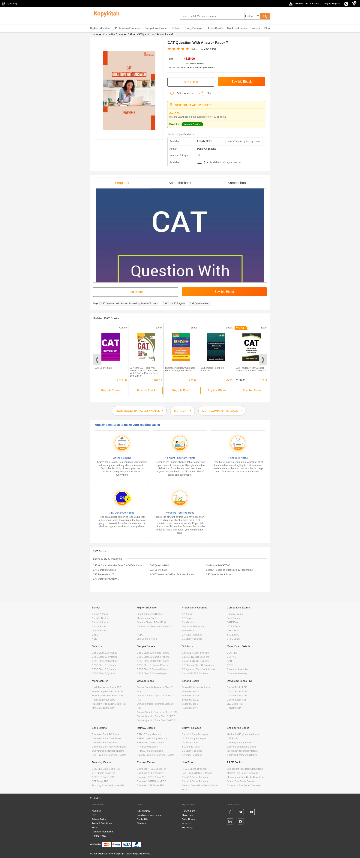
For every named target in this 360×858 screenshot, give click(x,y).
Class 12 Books (100, 614)
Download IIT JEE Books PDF (152, 769)
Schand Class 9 (190, 704)
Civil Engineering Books (239, 742)
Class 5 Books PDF (237, 699)
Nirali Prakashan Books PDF (106, 687)
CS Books (187, 618)
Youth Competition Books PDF (107, 691)
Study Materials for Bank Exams (108, 751)
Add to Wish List (184, 93)
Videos (256, 28)
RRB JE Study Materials (149, 734)
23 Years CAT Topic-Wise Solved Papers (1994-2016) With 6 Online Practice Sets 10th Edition (144, 372)
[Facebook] (230, 812)
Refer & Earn (188, 811)
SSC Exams (233, 634)
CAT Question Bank (200, 303)
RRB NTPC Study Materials (151, 742)
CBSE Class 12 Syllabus (104, 652)
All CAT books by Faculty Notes (244, 141)
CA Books (187, 614)
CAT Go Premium (103, 368)
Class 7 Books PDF (237, 691)
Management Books (147, 618)
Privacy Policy (99, 819)
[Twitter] (241, 812)
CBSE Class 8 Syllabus (104, 669)
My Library (187, 827)
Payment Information (102, 831)
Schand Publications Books (196, 687)
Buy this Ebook (146, 390)
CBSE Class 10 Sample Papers (153, 661)
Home (95, 34)
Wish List (186, 823)
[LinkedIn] (230, 822)
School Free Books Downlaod (242, 781)
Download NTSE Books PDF (151, 777)
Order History (188, 819)
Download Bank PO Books (105, 734)
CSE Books (232, 738)
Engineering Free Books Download (245, 769)
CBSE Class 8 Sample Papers (152, 669)
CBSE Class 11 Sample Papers (153, 657)
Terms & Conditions (102, 823)
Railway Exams (235, 614)
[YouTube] (252, 812)
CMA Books (188, 622)
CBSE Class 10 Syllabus (104, 661)
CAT (130, 34)
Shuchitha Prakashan (193, 626)
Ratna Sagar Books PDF (104, 699)
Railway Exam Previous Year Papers (155, 755)
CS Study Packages (192, 639)
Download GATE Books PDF (151, 781)
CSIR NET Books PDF (103, 777)
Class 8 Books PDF (237, 687)
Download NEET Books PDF (151, 773)
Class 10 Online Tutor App (195, 781)
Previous (97, 359)
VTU (139, 630)
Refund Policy (99, 836)
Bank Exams (233, 618)
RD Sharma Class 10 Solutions (198, 665)
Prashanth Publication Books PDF (109, 704)
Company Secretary (237, 673)
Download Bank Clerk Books (106, 738)
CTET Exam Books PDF (104, 773)
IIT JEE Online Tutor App (194, 769)
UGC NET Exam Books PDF (106, 769)
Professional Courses (127, 28)
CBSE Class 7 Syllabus (104, 673)
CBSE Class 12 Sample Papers (153, 652)
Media (95, 827)
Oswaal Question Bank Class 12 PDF (156, 716)
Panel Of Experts (206, 148)
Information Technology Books (242, 751)
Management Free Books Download (245, 777)
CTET (230, 665)
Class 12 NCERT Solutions (195, 652)
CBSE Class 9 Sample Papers (152, 665)
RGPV (140, 634)
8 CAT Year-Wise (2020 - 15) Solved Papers (172, 574)
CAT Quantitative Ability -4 (219, 574)
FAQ (94, 815)
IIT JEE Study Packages (194, 738)
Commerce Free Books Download (244, 785)
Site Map (141, 823)
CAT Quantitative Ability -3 (106, 579)
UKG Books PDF (235, 708)
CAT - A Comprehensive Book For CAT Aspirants (117, 565)
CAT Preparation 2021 (104, 574)
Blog (267, 28)
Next (263, 359)
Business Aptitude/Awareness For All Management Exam (180, 369)
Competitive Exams (156, 28)
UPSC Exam (233, 639)
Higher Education (100, 28)
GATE (230, 661)
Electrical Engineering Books (241, 746)
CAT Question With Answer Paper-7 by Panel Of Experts (129, 303)
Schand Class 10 (190, 699)
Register (336, 3)
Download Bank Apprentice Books (109, 746)
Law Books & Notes (147, 639)
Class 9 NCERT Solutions (195, 673)
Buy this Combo (111, 390)
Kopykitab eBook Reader (149, 815)
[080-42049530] (346, 3)
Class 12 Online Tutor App (195, 777)
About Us (96, 811)
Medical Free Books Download (242, 773)
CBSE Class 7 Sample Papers (152, 673)
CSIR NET (232, 657)
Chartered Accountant (238, 669)
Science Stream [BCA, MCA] (151, 622)
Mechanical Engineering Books (243, 734)
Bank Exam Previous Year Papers (109, 755)
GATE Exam (233, 622)
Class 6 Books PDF (237, 695)
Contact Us (95, 798)
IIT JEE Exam (233, 626)
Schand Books (189, 630)
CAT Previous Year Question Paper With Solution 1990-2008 (252, 369)
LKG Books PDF (235, 704)
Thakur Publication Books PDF (107, 695)
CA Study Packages (192, 634)
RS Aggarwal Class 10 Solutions (198, 669)
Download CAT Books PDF (150, 785)
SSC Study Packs (191, 746)
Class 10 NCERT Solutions (195, 661)
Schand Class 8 (190, 708)
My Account (188, 815)
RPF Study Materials (147, 746)
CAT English (178, 303)
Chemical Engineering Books (242, 755)
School (176, 28)
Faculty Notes (204, 141)
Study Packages (194, 28)
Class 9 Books (99, 626)
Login (327, 3)
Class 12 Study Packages (195, 734)
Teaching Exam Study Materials (108, 785)
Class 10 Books (100, 622)
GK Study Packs (190, 742)
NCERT (96, 639)
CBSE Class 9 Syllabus (104, 665)
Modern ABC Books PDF (104, 708)
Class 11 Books (100, 618)
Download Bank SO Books (105, 742)
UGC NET (232, 652)
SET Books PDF (100, 781)
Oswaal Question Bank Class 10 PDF (156, 720)
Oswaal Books (99, 630)
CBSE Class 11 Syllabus (104, 657)
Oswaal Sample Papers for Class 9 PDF (157, 712)
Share (210, 93)
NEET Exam (233, 630)
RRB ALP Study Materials (150, 751)
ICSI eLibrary (143, 811)
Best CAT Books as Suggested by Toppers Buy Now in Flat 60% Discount (231, 570)
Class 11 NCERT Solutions (195, 657)
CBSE (95, 634)
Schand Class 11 (190, 695)
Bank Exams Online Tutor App (197, 773)
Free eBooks (215, 28)
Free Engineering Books (149, 614)
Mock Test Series (237, 28)
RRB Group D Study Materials (152, 738)
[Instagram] (241, 822)
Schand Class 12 (190, 691)
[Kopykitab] (105, 13)
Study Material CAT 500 (218, 565)
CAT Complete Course (104, 570)
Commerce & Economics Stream (153, 626)
